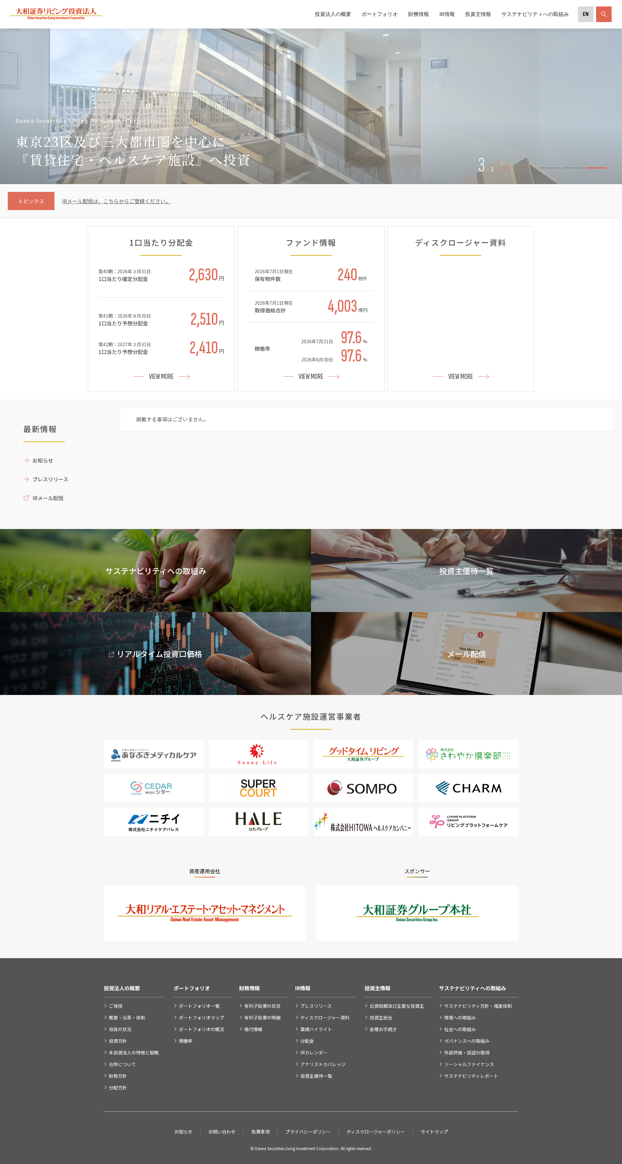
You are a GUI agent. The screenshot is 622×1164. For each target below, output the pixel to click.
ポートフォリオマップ (201, 1017)
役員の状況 (120, 1029)
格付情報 (253, 1029)
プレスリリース (50, 479)
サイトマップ (434, 1131)
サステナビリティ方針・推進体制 (478, 1006)
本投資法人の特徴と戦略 (134, 1052)
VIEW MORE (161, 376)
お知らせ (42, 460)
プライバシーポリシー (308, 1131)
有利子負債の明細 (262, 1017)
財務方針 (118, 1076)
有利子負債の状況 (262, 1006)
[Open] (602, 14)
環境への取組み (460, 1017)
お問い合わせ (222, 1131)
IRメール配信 (47, 498)
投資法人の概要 (333, 14)
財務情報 (418, 14)
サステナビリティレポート (471, 1076)
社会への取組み (460, 1029)
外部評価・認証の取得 (467, 1052)
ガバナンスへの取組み (467, 1041)
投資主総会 (381, 1017)
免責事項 (260, 1131)
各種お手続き (383, 1029)
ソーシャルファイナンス (469, 1064)
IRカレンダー (314, 1052)
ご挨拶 (115, 1006)
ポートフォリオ (380, 14)
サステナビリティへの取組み (535, 14)
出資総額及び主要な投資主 (397, 1006)
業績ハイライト (316, 1029)
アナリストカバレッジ (323, 1064)
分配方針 (118, 1087)
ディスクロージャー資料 (325, 1017)
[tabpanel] (311, 106)
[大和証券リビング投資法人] (56, 18)
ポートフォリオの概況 (201, 1029)
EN (586, 14)
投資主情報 (478, 14)
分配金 (307, 1041)
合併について (122, 1064)
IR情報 (447, 14)
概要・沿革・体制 (127, 1017)
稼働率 (185, 1041)
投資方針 (118, 1041)
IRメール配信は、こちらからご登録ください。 (116, 201)
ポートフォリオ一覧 (199, 1006)
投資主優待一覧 (316, 1076)
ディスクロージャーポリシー (376, 1131)
